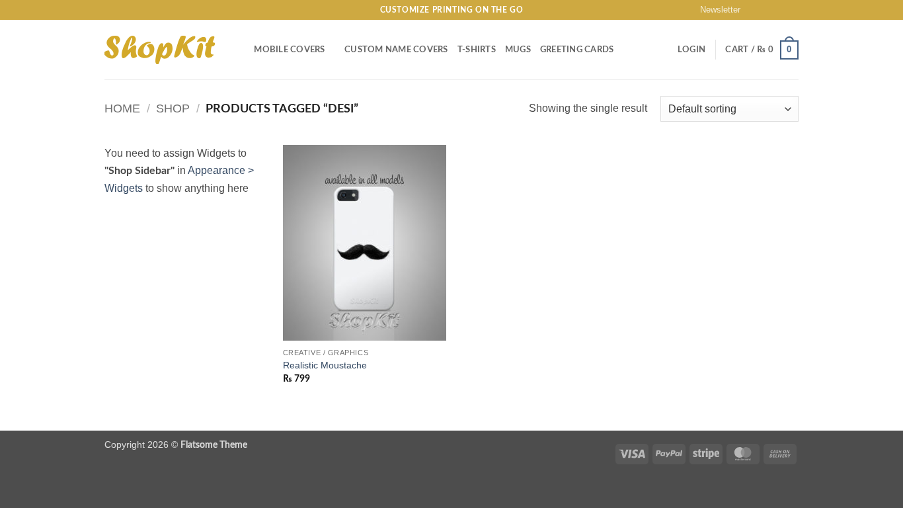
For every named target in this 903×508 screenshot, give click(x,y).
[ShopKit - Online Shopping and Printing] (159, 50)
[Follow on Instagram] (767, 10)
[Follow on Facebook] (754, 10)
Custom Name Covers (396, 50)
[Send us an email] (792, 10)
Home (122, 108)
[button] (714, 10)
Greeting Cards (577, 50)
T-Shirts (476, 50)
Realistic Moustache (325, 365)
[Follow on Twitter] (779, 10)
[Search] (240, 49)
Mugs (518, 50)
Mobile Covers (289, 50)
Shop (173, 108)
